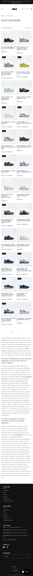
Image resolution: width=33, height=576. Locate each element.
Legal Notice (6, 490)
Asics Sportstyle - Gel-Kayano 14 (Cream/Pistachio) (7, 196)
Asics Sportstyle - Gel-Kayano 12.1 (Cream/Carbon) (24, 122)
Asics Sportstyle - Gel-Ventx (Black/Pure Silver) (24, 97)
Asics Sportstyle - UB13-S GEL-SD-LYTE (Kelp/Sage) (23, 72)
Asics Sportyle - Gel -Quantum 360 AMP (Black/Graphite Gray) (7, 269)
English (16, 570)
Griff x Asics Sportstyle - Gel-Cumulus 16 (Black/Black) (8, 47)
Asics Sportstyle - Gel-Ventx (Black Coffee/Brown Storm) (24, 146)
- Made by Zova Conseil (20, 574)
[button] (2, 9)
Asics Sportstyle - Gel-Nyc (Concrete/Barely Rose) (23, 245)
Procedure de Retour (8, 501)
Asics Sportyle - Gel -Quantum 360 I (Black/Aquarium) (22, 294)
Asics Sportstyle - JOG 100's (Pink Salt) (8, 122)
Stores (4, 488)
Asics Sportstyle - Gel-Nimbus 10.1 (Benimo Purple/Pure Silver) (7, 221)
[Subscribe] (28, 556)
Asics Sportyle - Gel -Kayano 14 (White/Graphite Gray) (24, 319)
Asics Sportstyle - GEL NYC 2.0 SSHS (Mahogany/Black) (8, 245)
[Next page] (21, 331)
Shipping (5, 496)
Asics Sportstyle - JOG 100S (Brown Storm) (8, 171)
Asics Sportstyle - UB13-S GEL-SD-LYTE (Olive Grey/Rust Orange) (7, 73)
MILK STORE (14, 574)
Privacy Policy (6, 498)
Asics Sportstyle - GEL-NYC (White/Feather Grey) (24, 195)
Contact (5, 494)
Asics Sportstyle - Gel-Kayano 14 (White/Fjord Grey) (24, 171)
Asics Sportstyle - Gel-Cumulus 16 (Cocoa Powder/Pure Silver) (22, 48)
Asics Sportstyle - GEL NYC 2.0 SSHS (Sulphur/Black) (23, 220)
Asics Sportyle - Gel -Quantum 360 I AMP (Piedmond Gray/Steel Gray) (24, 269)
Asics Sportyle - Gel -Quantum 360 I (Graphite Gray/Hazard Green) (7, 294)
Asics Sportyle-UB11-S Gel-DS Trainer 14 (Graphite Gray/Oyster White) (8, 319)
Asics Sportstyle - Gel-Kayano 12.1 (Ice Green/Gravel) (7, 98)
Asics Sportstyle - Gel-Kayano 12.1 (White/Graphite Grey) (8, 147)
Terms (4, 492)
